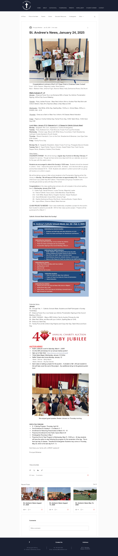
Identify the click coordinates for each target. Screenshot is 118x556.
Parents (43, 16)
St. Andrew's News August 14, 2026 (58, 504)
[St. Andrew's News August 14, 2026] (59, 493)
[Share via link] (42, 470)
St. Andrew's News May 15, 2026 (84, 504)
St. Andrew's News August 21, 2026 (32, 504)
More (80, 16)
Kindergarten (72, 16)
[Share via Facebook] (30, 470)
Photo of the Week (33, 16)
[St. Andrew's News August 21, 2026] (33, 493)
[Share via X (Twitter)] (34, 470)
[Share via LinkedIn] (38, 470)
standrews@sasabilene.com (60, 549)
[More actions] (88, 28)
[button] (94, 16)
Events (50, 16)
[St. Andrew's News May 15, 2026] (85, 493)
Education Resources (60, 16)
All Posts (23, 16)
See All (95, 484)
